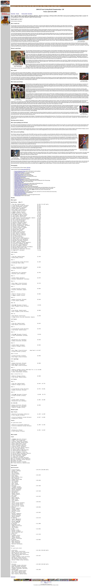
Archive (45, 581)
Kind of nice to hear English (19, 191)
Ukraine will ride (17, 175)
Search (55, 6)
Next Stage (30, 13)
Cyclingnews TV (13, 6)
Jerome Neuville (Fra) (18, 187)
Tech (21, 6)
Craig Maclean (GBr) (18, 181)
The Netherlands (17, 178)
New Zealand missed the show (20, 176)
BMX (33, 6)
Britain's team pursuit (18, 194)
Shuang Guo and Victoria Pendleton (21, 184)
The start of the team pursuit (19, 192)
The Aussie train (17, 177)
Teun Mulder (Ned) (18, 180)
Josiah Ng (16, 173)
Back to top (13, 576)
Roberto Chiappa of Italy (19, 182)
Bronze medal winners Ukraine (20, 193)
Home (2, 7)
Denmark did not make (18, 174)
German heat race (17, 183)
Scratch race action (18, 188)
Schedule (2, 8)
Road (28, 6)
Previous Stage (24, 13)
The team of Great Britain (19, 179)
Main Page (13, 13)
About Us (46, 582)
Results (17, 13)
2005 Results (3, 11)
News (18, 6)
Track (41, 6)
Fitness (48, 6)
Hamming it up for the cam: (19, 186)
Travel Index (49, 581)
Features (24, 6)
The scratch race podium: (19, 189)
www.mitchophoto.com (25, 169)
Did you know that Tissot (19, 190)
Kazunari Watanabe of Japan (20, 171)
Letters (52, 6)
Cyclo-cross (37, 6)
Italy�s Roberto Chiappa (19, 172)
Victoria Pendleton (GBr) (19, 185)
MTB (30, 6)
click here (28, 167)
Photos (44, 6)
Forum (59, 6)
